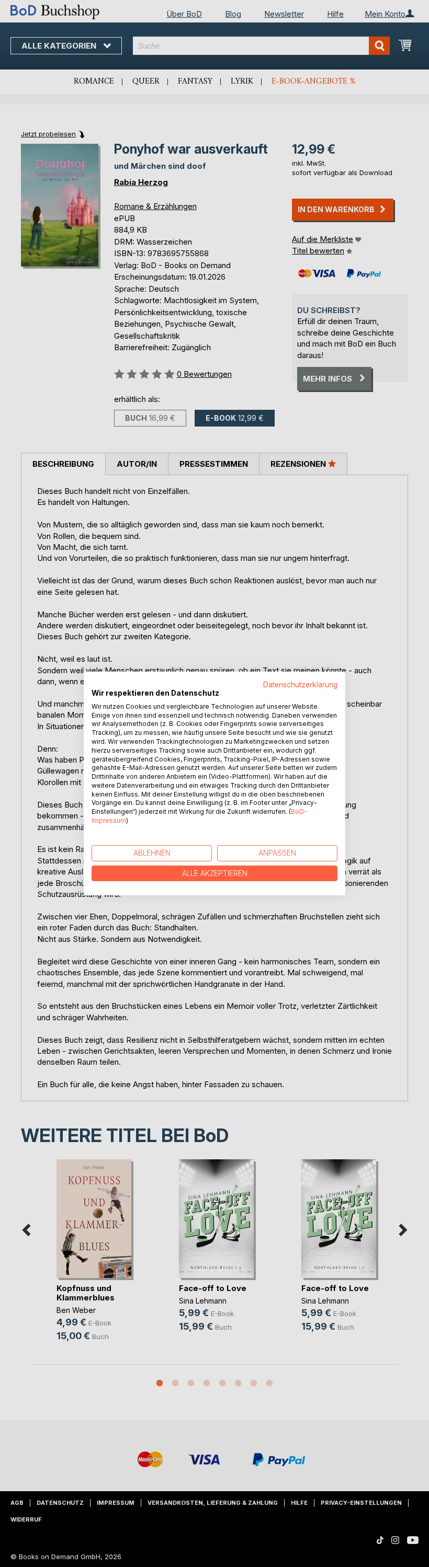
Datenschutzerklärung (300, 685)
